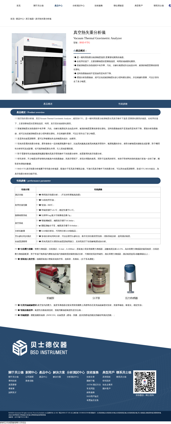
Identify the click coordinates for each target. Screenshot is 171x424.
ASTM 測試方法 (94, 385)
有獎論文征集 (93, 400)
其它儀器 (30, 19)
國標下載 (91, 381)
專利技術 (13, 381)
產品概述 (47, 104)
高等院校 (107, 377)
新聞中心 (31, 372)
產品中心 (59, 6)
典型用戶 (109, 372)
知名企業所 (108, 385)
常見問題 (91, 388)
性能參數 (123, 104)
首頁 (19, 6)
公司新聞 (29, 377)
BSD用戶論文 (93, 396)
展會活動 (29, 381)
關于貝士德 (39, 6)
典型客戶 (139, 6)
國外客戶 (107, 388)
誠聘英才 (13, 392)
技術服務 (99, 6)
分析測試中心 (79, 6)
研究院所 (107, 381)
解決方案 (59, 372)
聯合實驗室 (119, 6)
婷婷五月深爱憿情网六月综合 (13, 422)
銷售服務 (91, 392)
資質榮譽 (13, 385)
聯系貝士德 (159, 6)
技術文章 (91, 377)
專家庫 (12, 388)
